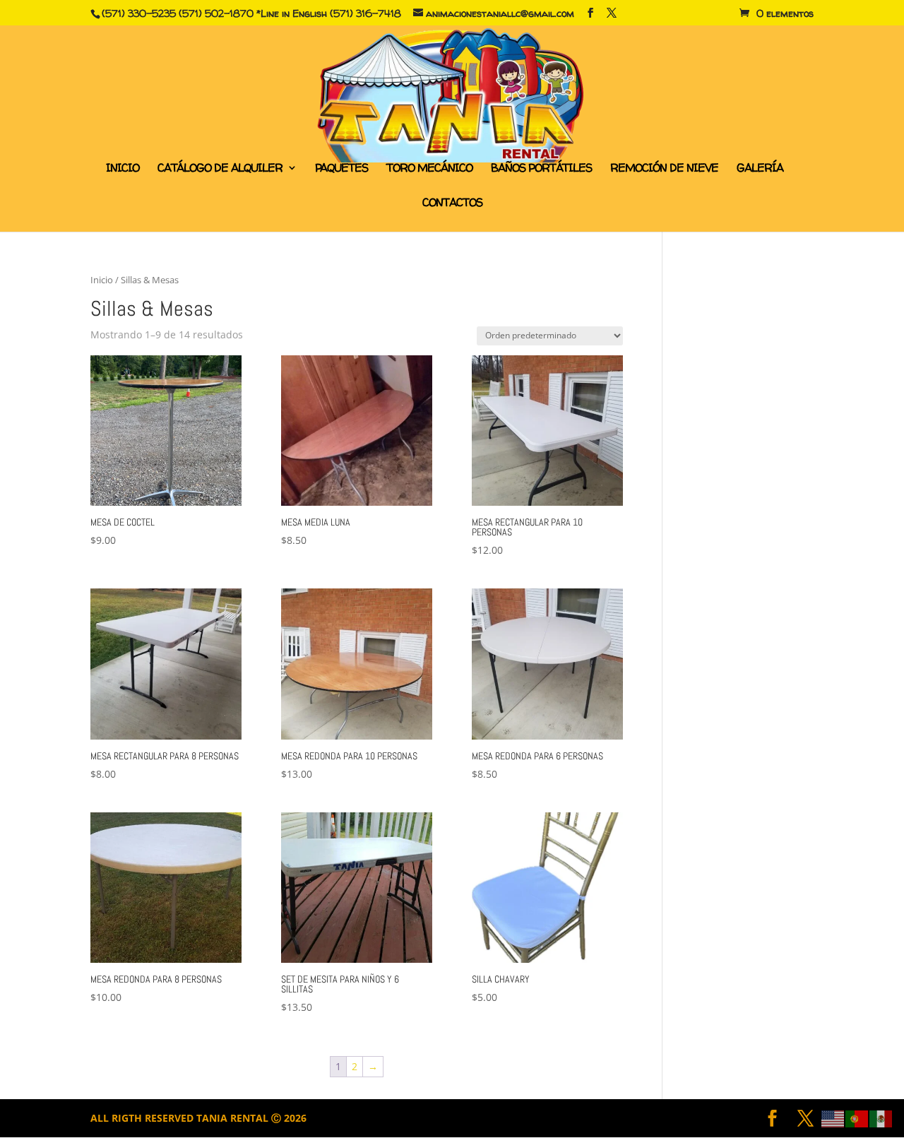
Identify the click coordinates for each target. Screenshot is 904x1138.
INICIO (122, 168)
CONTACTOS (452, 203)
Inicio (101, 279)
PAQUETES (341, 168)
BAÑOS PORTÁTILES (541, 168)
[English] (833, 1118)
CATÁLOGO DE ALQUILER (219, 168)
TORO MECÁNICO (429, 168)
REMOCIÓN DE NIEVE (664, 168)
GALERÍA (760, 168)
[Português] (857, 1118)
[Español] (881, 1118)
